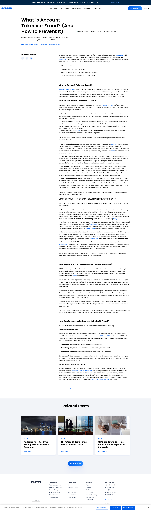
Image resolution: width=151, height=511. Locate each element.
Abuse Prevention (54, 495)
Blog (69, 485)
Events (70, 490)
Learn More (114, 2)
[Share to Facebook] (22, 58)
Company (87, 8)
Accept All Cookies (128, 507)
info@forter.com (109, 487)
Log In (146, 8)
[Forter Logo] (36, 482)
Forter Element (53, 497)
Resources (65, 8)
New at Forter (72, 492)
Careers (88, 487)
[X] (108, 499)
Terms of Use (90, 497)
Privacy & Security (91, 495)
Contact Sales (135, 8)
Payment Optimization (55, 487)
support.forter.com (110, 492)
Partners (97, 8)
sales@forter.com (110, 490)
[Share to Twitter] (27, 58)
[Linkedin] (111, 499)
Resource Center (73, 487)
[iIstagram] (105, 499)
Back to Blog (75, 463)
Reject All (115, 507)
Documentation (72, 497)
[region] (75, 508)
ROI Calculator (72, 495)
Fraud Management (55, 485)
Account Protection (55, 492)
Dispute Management (55, 490)
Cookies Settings (102, 507)
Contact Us (89, 499)
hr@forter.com (109, 494)
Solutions (54, 8)
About (88, 485)
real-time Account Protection (82, 371)
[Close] (148, 508)
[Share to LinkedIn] (31, 58)
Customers (76, 8)
